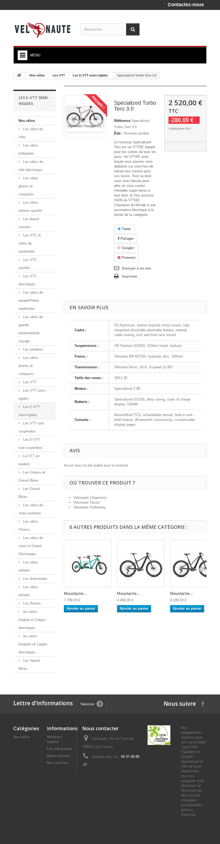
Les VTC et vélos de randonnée (30, 243)
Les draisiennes (34, 579)
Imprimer (129, 276)
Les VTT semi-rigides (32, 394)
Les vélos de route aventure (31, 509)
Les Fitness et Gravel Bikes (32, 476)
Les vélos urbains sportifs (30, 207)
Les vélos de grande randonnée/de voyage (31, 329)
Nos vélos (27, 121)
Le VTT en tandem (29, 460)
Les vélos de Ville (31, 133)
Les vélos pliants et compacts (28, 186)
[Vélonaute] (42, 30)
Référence (122, 121)
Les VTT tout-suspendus (32, 427)
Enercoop (188, 815)
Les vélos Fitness (28, 525)
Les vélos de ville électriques (31, 166)
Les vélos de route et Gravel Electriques (31, 546)
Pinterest (127, 258)
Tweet (126, 229)
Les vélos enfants (28, 566)
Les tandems (32, 349)
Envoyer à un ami (136, 268)
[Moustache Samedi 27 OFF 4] (141, 563)
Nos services (57, 763)
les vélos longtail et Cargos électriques (32, 620)
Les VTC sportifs (28, 264)
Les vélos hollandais (28, 149)
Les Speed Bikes (29, 665)
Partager (126, 239)
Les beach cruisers (29, 223)
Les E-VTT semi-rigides (29, 411)
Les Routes (31, 603)
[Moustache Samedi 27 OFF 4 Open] (194, 563)
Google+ (128, 248)
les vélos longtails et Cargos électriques (33, 644)
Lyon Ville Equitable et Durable (190, 752)
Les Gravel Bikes (29, 493)
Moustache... (75, 593)
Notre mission (58, 756)
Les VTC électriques (28, 280)
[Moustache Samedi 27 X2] (88, 563)
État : (118, 133)
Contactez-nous (186, 4)
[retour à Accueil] (19, 75)
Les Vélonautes (59, 749)
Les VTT (29, 382)
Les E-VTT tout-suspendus (30, 444)
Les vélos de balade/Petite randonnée (31, 300)
